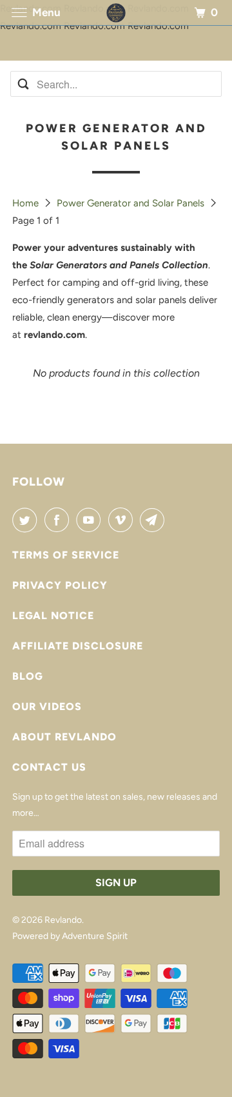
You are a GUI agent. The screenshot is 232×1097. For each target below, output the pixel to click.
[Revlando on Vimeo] (123, 520)
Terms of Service (65, 555)
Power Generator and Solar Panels (132, 203)
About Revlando (64, 737)
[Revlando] (116, 12)
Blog (27, 676)
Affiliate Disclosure (77, 646)
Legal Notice (53, 615)
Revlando (63, 919)
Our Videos (47, 706)
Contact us (49, 767)
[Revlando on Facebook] (59, 520)
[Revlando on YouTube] (91, 520)
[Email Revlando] (154, 520)
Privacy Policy (60, 585)
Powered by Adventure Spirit (70, 936)
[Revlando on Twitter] (27, 520)
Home (26, 203)
